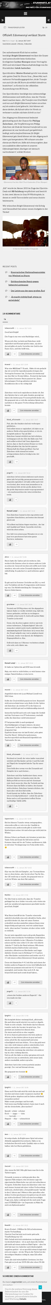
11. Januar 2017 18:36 (20, 1087)
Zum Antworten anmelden (30, 354)
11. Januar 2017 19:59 (18, 1134)
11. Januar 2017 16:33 (24, 604)
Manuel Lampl (12, 511)
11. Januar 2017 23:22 (20, 1225)
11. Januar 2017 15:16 (27, 511)
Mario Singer (10, 41)
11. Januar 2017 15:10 (25, 663)
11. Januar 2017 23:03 (20, 1166)
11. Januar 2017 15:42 (20, 690)
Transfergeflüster (16, 27)
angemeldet (16, 1282)
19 (46, 27)
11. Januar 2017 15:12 (22, 473)
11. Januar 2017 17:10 (22, 991)
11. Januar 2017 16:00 (23, 819)
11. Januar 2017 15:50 (30, 754)
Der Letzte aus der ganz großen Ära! (28, 290)
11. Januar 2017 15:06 (19, 557)
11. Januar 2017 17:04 (20, 895)
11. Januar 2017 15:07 (30, 420)
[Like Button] (8, 354)
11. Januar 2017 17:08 (20, 1016)
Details (22, 1299)
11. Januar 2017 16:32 (24, 868)
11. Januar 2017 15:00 (20, 364)
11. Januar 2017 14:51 (24, 328)
